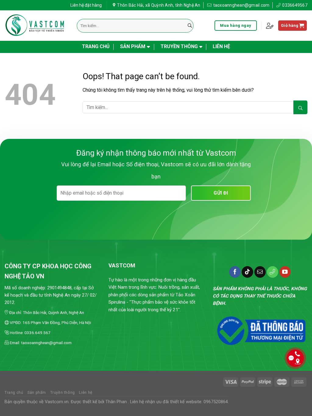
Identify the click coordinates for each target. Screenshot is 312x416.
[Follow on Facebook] (235, 272)
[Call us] (272, 272)
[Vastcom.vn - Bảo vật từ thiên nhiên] (36, 25)
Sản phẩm (132, 46)
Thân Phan (116, 401)
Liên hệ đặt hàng (86, 5)
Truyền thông (179, 46)
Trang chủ (96, 46)
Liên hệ (221, 46)
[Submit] (190, 26)
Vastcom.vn (57, 401)
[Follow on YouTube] (285, 272)
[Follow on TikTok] (247, 272)
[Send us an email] (260, 272)
